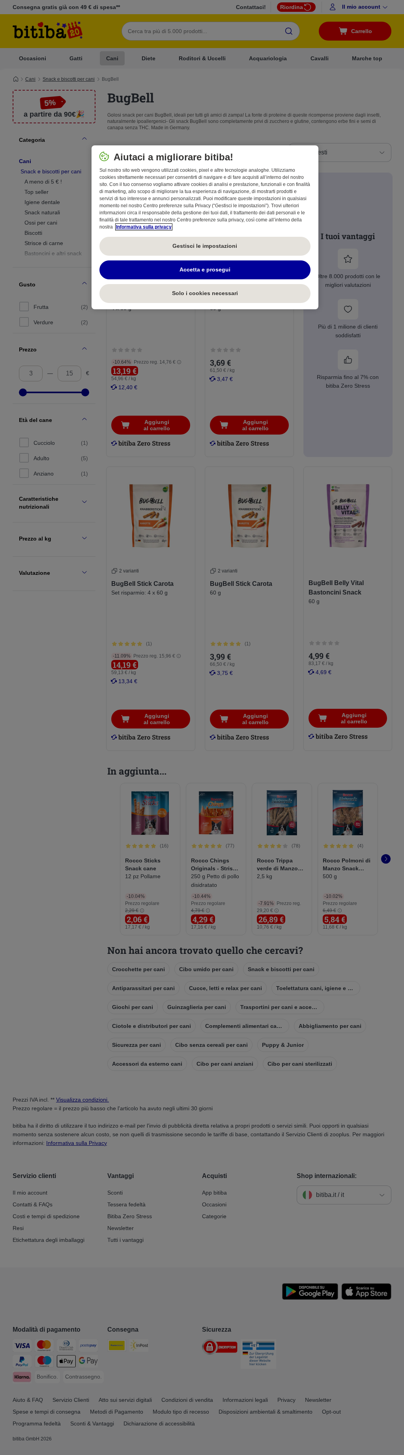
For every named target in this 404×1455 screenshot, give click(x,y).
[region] (205, 227)
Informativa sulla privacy (144, 227)
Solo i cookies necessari (205, 293)
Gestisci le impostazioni (204, 246)
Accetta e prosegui (205, 269)
